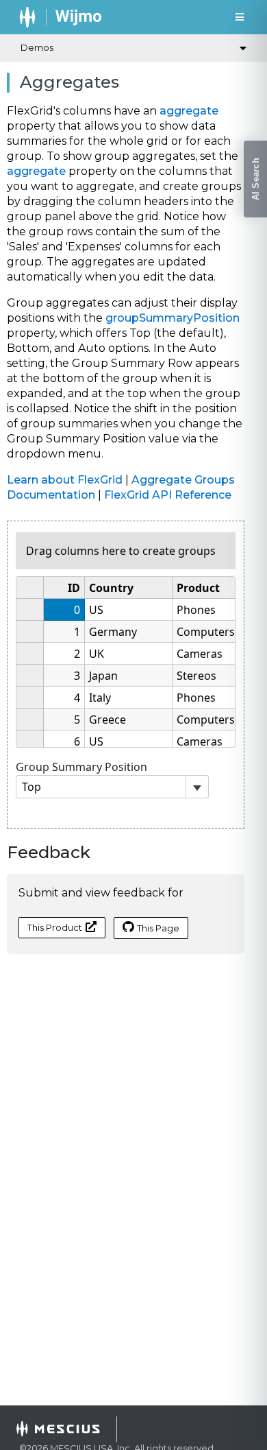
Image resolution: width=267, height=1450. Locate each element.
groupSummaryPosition (172, 317)
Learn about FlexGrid (65, 479)
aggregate (189, 110)
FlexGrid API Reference (167, 494)
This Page (158, 928)
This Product (54, 927)
